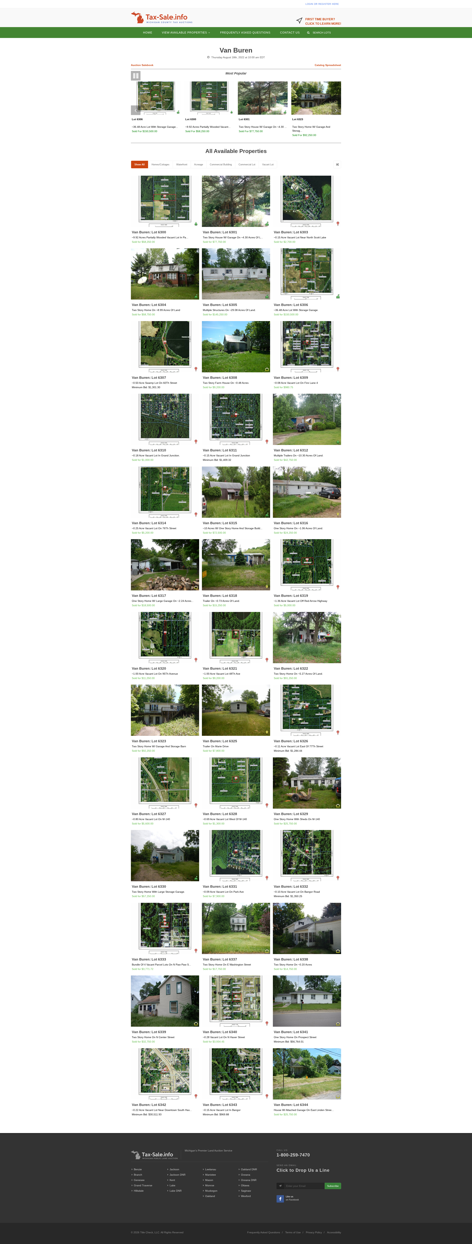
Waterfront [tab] (181, 164)
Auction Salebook (142, 65)
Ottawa (245, 1185)
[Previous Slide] (135, 110)
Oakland (210, 1196)
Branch (138, 1174)
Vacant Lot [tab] (268, 164)
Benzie (138, 1169)
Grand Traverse (143, 1185)
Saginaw (246, 1190)
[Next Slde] (336, 110)
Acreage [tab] (198, 164)
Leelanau (210, 1169)
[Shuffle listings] (337, 164)
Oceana (245, 1174)
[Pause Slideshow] (135, 76)
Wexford (246, 1196)
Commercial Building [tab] (221, 164)
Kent (172, 1180)
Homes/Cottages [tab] (160, 164)
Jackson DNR (177, 1174)
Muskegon (211, 1190)
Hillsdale (139, 1190)
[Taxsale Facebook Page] (280, 1199)
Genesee (139, 1180)
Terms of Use (293, 1232)
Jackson (174, 1169)
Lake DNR (176, 1190)
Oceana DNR (248, 1180)
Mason (209, 1180)
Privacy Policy (314, 1232)
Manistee (210, 1174)
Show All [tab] (139, 164)
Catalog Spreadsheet (328, 65)
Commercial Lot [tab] (247, 164)
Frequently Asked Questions (263, 1232)
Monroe (209, 1185)
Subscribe (333, 1185)
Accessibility (334, 1232)
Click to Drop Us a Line (303, 1170)
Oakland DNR (249, 1169)
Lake (172, 1185)
